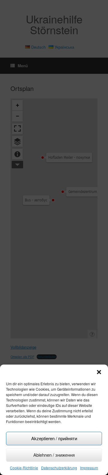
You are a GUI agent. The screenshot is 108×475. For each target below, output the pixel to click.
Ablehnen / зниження (54, 455)
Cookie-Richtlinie (24, 467)
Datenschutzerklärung (59, 467)
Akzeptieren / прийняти (54, 438)
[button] (99, 372)
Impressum (89, 467)
